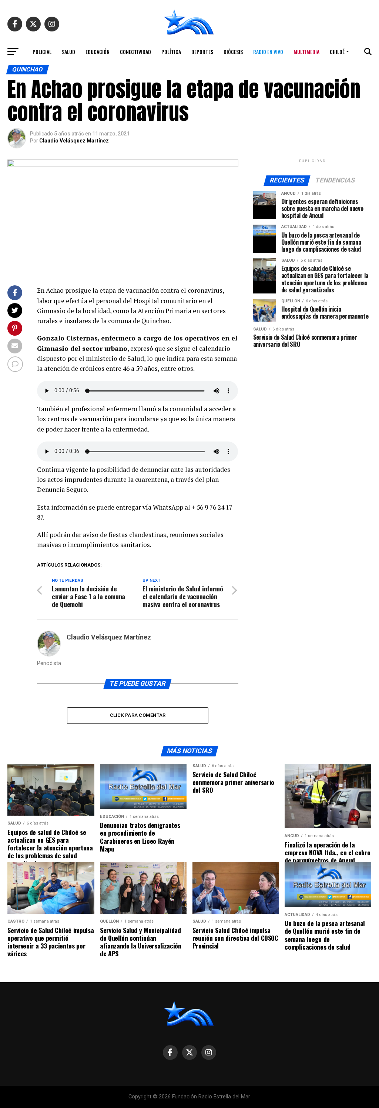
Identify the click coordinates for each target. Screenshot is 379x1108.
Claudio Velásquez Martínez (74, 141)
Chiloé (337, 52)
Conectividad (135, 52)
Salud (68, 52)
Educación (97, 52)
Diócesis (233, 52)
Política (171, 52)
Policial (42, 52)
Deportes (202, 52)
